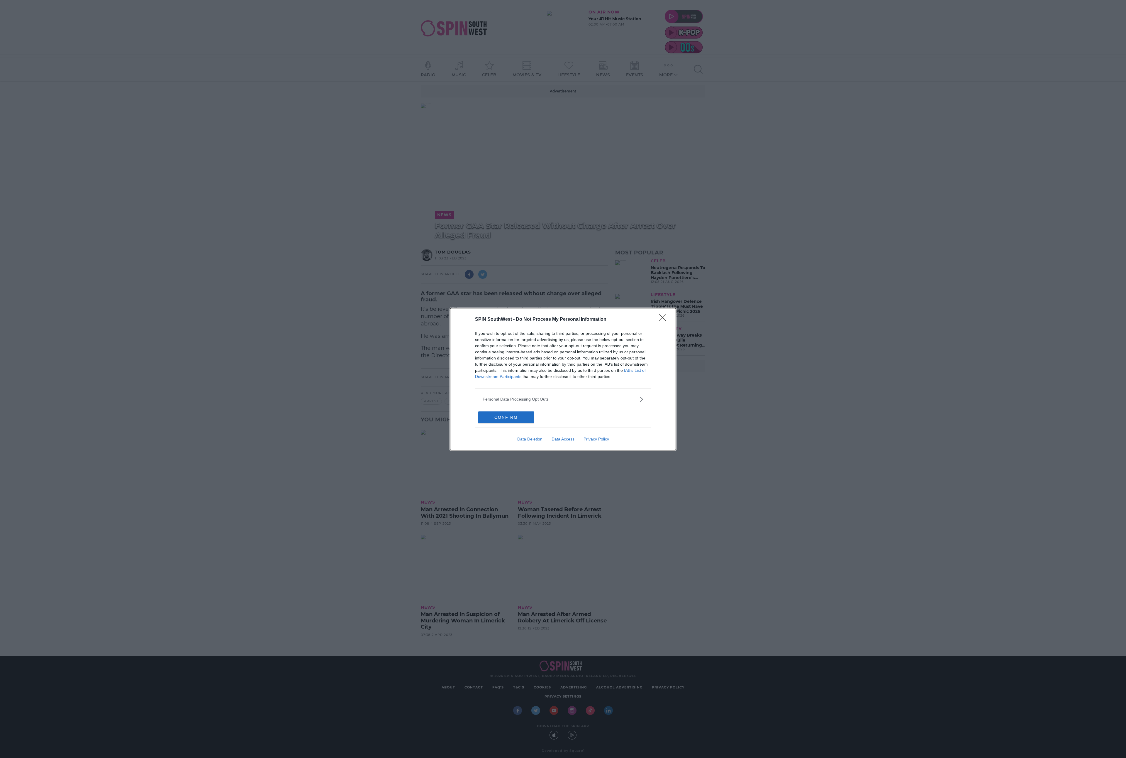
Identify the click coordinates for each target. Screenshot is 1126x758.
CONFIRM (506, 417)
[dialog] (563, 379)
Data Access (563, 439)
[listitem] (563, 399)
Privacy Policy (596, 439)
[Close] (664, 319)
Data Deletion (529, 439)
